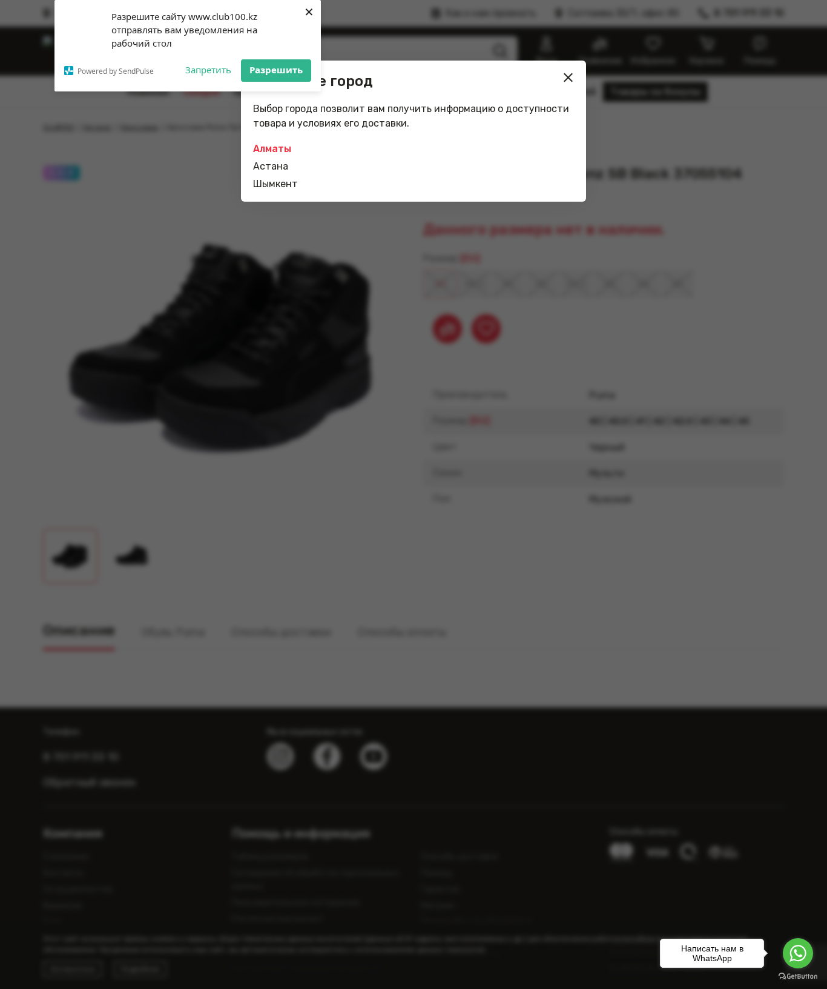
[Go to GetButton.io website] (798, 977)
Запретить (208, 70)
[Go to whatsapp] (798, 953)
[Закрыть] (568, 77)
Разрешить (276, 70)
